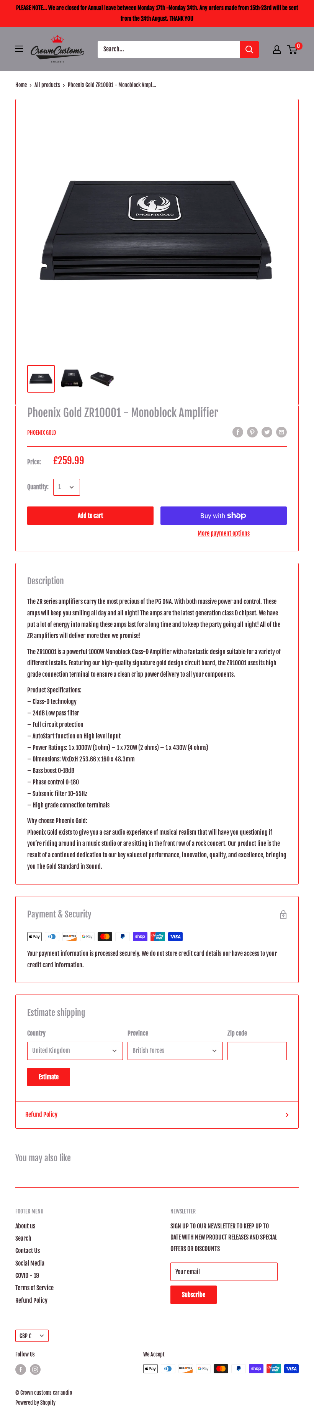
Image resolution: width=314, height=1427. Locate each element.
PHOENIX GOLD (41, 432)
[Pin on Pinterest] (252, 432)
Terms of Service (34, 1288)
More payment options (224, 533)
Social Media (29, 1263)
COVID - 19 (27, 1275)
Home (21, 85)
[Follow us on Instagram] (35, 1369)
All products (47, 85)
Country (36, 1033)
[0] (292, 49)
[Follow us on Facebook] (20, 1369)
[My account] (277, 49)
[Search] (249, 49)
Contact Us (27, 1250)
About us (25, 1226)
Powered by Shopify (35, 1402)
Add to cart (90, 516)
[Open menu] (19, 49)
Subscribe (193, 1295)
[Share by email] (281, 432)
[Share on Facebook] (237, 432)
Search (23, 1238)
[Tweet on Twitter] (267, 432)
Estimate (49, 1077)
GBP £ (25, 1336)
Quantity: (38, 487)
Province (138, 1033)
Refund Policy (41, 1114)
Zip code (237, 1033)
